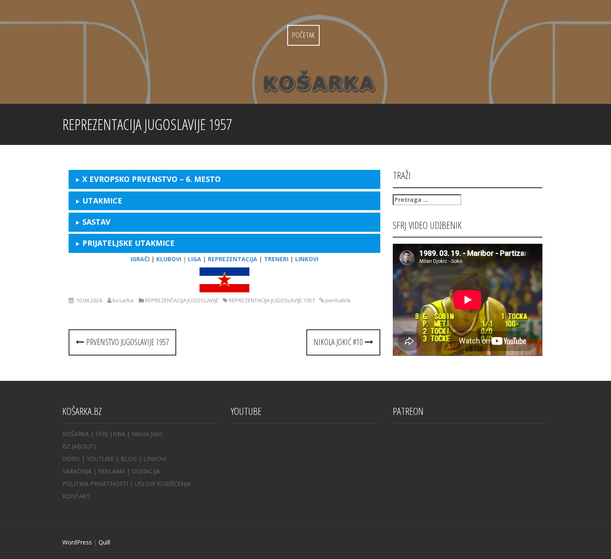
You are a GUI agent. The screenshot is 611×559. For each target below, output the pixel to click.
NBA (119, 434)
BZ (66, 446)
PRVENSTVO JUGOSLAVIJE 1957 (126, 342)
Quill (104, 542)
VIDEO (71, 459)
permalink (337, 300)
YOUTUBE (100, 459)
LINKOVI (154, 459)
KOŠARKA (75, 434)
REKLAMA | (115, 471)
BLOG (129, 459)
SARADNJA (76, 471)
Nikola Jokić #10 (339, 342)
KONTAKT (76, 496)
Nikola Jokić (147, 434)
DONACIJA (146, 471)
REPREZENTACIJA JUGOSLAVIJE (182, 300)
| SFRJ (99, 434)
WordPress (77, 542)
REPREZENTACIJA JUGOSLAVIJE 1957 (272, 300)
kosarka (123, 300)
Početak (303, 35)
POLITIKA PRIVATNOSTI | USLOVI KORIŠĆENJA (126, 484)
